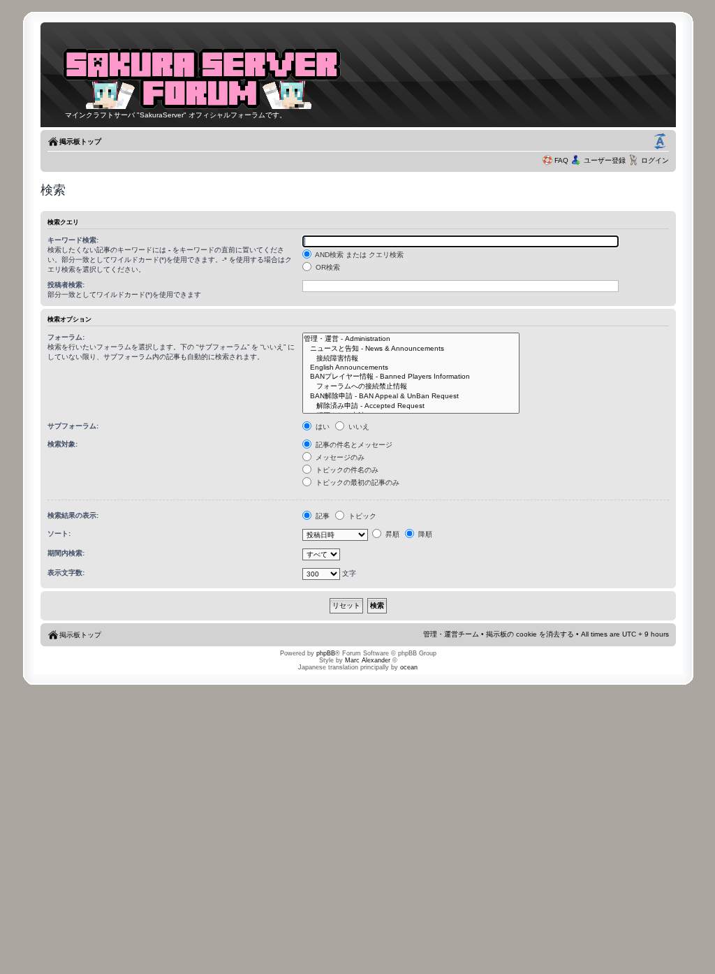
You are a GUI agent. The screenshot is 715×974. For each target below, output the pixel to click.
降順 (424, 534)
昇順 (391, 534)
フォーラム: (65, 337)
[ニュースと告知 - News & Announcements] (411, 349)
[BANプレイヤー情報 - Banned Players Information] (411, 376)
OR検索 (327, 267)
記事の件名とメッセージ (353, 445)
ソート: (59, 533)
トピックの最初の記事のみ (356, 482)
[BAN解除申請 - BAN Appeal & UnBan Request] (411, 396)
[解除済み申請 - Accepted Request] (411, 406)
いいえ (357, 426)
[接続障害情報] (411, 358)
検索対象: (62, 444)
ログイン (655, 160)
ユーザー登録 (605, 160)
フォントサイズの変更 (660, 141)
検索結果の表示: (72, 515)
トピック (361, 516)
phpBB (325, 653)
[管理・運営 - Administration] (411, 339)
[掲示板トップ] (201, 107)
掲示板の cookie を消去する (530, 634)
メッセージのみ (339, 457)
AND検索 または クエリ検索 (359, 255)
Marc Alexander (367, 660)
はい (322, 426)
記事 (322, 516)
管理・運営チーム (451, 634)
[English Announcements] (411, 367)
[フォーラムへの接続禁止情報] (411, 386)
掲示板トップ (80, 141)
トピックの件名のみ (346, 470)
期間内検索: (65, 553)
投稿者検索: (65, 285)
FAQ (561, 160)
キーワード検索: (72, 240)
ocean (409, 667)
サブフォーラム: (72, 426)
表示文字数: (65, 572)
